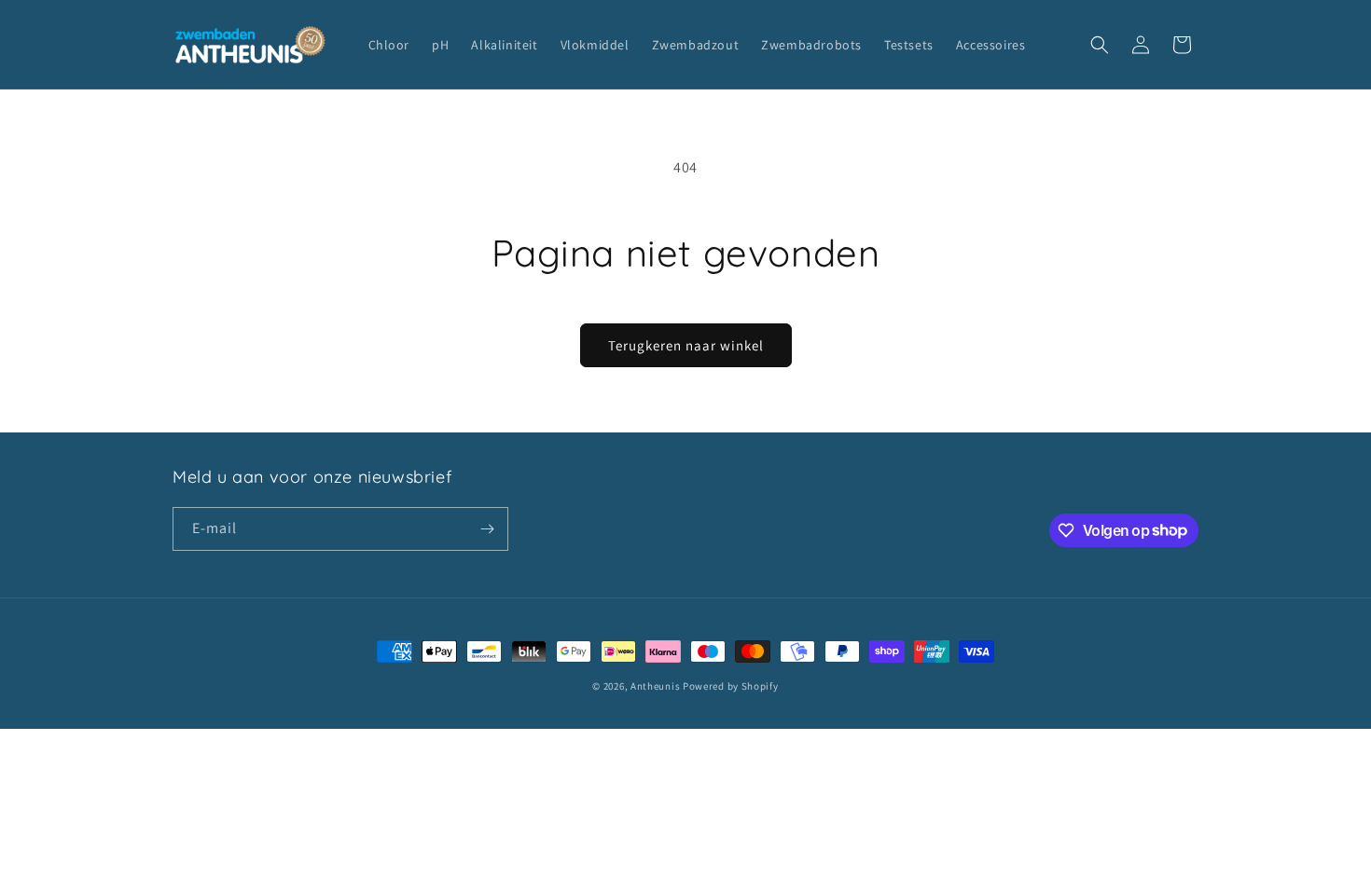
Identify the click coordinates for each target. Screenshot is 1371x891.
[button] (1099, 44)
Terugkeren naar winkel (686, 345)
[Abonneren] (486, 529)
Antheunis (655, 685)
